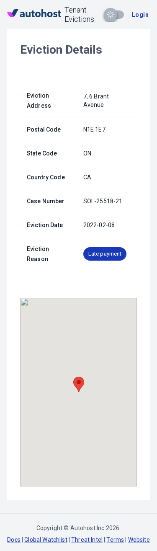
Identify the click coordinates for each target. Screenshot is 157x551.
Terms (115, 539)
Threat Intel (87, 539)
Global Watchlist (45, 539)
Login (140, 14)
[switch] (110, 14)
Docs (14, 539)
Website (139, 539)
